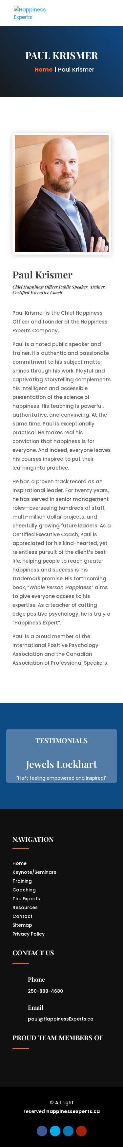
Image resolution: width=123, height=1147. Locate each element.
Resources (25, 907)
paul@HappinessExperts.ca (60, 1019)
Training (22, 881)
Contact (22, 916)
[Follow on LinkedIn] (68, 1131)
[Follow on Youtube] (81, 1131)
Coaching (24, 890)
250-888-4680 (45, 991)
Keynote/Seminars (34, 872)
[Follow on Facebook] (42, 1131)
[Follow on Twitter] (55, 1131)
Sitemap (22, 925)
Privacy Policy (28, 934)
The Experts (26, 898)
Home (43, 69)
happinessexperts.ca (73, 1111)
